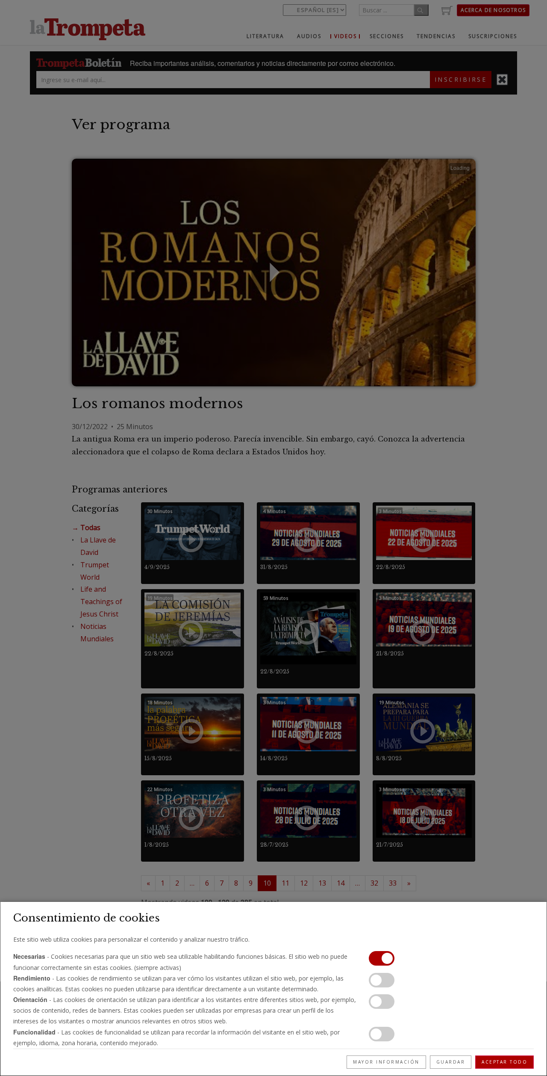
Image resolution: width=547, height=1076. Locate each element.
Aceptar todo (504, 1062)
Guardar (450, 1062)
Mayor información (386, 1062)
